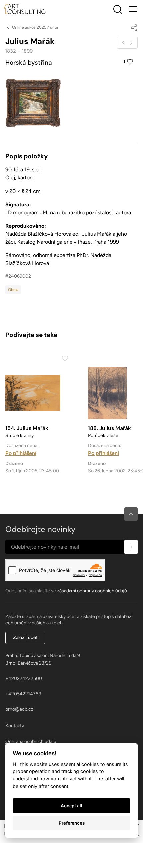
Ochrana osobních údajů (30, 741)
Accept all (71, 805)
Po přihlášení (20, 453)
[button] (131, 514)
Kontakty (14, 726)
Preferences (72, 823)
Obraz (13, 289)
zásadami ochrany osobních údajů (92, 591)
